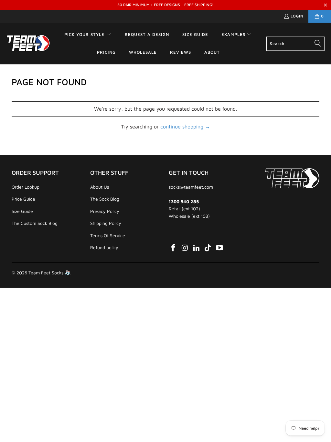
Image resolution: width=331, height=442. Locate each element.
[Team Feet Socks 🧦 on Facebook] (173, 248)
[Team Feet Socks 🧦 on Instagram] (185, 248)
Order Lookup (25, 187)
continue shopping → (185, 126)
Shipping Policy (105, 223)
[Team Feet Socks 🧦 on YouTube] (220, 248)
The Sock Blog (104, 199)
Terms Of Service (107, 235)
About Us (99, 187)
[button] (88, 35)
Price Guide (23, 199)
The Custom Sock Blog (35, 223)
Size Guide (22, 211)
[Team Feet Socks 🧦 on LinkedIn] (196, 248)
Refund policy (104, 247)
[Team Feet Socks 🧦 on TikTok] (208, 248)
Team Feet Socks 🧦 (49, 272)
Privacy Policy (104, 211)
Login (297, 16)
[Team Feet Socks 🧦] (28, 43)
